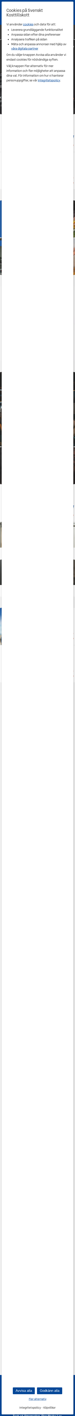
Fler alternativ (37, 1399)
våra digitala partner (24, 48)
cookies (28, 24)
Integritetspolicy (49, 80)
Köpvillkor (49, 1408)
